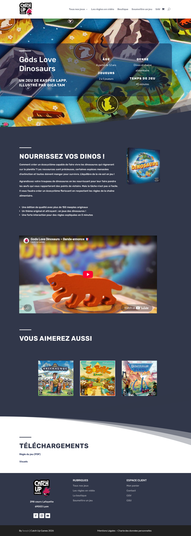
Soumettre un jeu (142, 9)
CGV (129, 495)
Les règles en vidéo (102, 9)
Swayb (25, 530)
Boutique (122, 9)
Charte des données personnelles (135, 530)
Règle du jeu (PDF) (30, 454)
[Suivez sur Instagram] (41, 515)
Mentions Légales (106, 530)
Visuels (23, 461)
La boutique (79, 495)
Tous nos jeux (77, 9)
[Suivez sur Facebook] (35, 515)
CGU (129, 500)
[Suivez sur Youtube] (47, 515)
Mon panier (133, 485)
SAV (157, 9)
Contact (131, 490)
